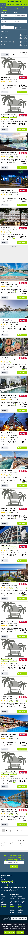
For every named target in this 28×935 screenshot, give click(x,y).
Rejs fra (3, 12)
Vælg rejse (21, 92)
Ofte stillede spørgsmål (7, 881)
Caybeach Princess (7, 320)
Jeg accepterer (9, 932)
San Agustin (4, 510)
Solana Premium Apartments (11, 395)
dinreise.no (10, 920)
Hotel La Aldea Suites (8, 734)
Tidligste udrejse (6, 19)
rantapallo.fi (10, 919)
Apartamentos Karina (8, 809)
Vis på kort (5, 54)
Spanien (16, 698)
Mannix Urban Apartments (10, 772)
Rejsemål (3, 906)
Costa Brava (13, 901)
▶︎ (26, 141)
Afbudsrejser (4, 904)
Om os (3, 878)
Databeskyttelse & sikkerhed (8, 882)
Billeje (23, 4)
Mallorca (12, 898)
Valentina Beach (6, 659)
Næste (16, 832)
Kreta (11, 904)
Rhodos (20, 904)
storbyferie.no (17, 920)
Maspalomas (4, 192)
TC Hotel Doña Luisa (8, 433)
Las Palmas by (5, 79)
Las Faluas (4, 357)
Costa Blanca (21, 901)
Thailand (12, 910)
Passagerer (4, 31)
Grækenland (21, 903)
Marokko (20, 910)
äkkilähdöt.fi (4, 919)
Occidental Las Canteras (9, 621)
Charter (3, 4)
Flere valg (5, 92)
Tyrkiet (12, 906)
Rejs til (16, 12)
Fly (8, 4)
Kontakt (3, 879)
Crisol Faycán (5, 77)
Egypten (12, 912)
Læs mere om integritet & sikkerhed (14, 928)
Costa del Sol (13, 903)
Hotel (17, 4)
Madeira (20, 912)
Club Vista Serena (7, 190)
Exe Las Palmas (6, 470)
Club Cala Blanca (7, 696)
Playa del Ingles (5, 284)
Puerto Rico (4, 397)
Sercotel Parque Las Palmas (11, 228)
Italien (19, 906)
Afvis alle (20, 932)
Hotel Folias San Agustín (9, 508)
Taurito (3, 698)
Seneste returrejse (19, 19)
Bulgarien (20, 909)
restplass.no (5, 918)
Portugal (12, 909)
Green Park (5, 282)
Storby (12, 4)
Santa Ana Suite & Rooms (10, 115)
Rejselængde (5, 25)
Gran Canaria (13, 79)
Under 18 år (13, 896)
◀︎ (1, 141)
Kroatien (20, 907)
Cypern (12, 907)
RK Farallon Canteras (8, 546)
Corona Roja (5, 583)
